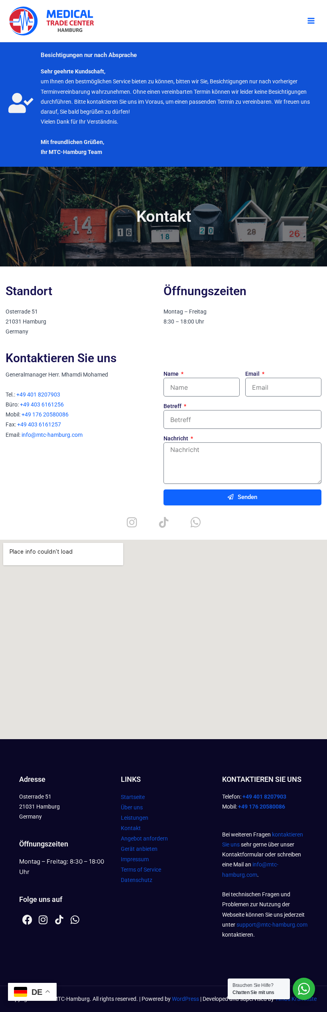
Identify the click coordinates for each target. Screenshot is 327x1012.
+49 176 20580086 (45, 414)
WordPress (185, 999)
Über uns (132, 807)
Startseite (133, 797)
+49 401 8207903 (38, 394)
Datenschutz (136, 880)
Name (172, 374)
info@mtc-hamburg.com (52, 435)
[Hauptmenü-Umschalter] (311, 21)
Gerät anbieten (139, 849)
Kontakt (131, 828)
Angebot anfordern (144, 838)
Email (253, 374)
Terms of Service (141, 869)
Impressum (135, 859)
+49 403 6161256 (42, 404)
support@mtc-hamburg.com (271, 924)
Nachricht (176, 438)
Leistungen (134, 818)
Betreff (173, 406)
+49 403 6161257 (39, 424)
